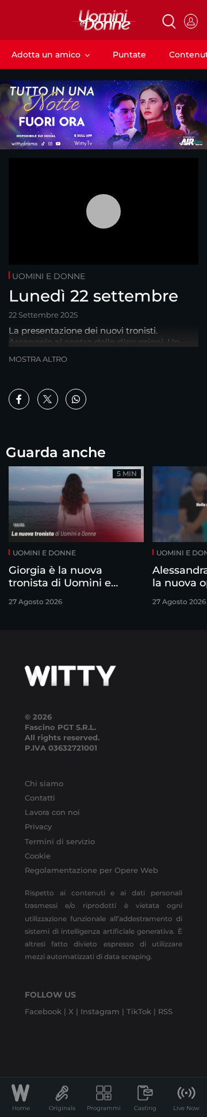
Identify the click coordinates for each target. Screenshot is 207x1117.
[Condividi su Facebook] (19, 399)
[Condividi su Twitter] (47, 399)
